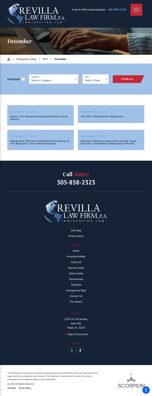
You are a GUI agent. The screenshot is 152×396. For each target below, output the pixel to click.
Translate (76, 284)
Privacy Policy (76, 236)
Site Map (76, 230)
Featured (13, 79)
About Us (76, 262)
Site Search (76, 301)
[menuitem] (76, 251)
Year (87, 77)
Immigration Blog (26, 59)
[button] (146, 390)
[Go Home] (10, 59)
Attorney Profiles (76, 256)
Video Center (76, 273)
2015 (45, 59)
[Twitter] (72, 350)
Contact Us (76, 296)
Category (35, 77)
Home (76, 250)
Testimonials (76, 279)
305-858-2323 (117, 9)
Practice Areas (76, 267)
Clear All (127, 78)
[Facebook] (80, 350)
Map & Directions (78, 334)
